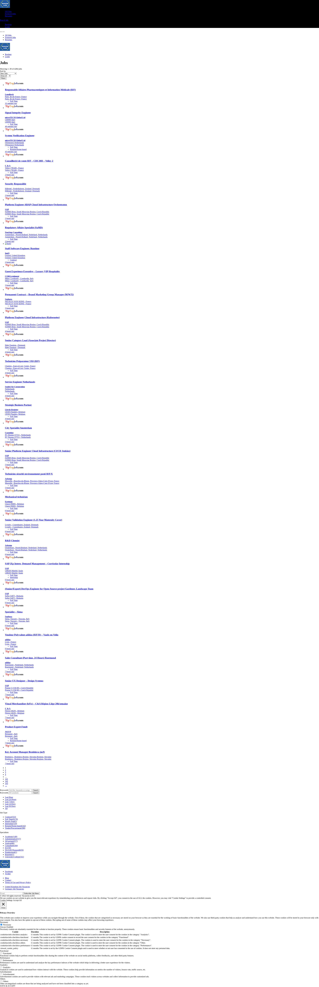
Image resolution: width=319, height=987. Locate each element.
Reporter (9, 854)
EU (8, 848)
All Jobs (8, 11)
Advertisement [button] (5, 972)
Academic (11, 837)
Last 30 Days (10, 806)
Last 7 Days (9, 802)
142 (6, 781)
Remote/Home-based (15, 826)
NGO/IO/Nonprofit (14, 850)
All (6, 808)
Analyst (9, 843)
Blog (7, 878)
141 (6, 779)
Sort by (3, 71)
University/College (14, 857)
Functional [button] (4, 951)
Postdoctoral (11, 852)
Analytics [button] (3, 965)
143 (6, 783)
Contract (10, 817)
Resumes (8, 16)
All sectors (11, 841)
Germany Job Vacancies (14, 889)
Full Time (11, 819)
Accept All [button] (17, 900)
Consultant (11, 846)
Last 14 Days (10, 804)
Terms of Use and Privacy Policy (18, 882)
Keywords (4, 790)
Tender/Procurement (15, 828)
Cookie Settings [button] (6, 900)
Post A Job (4, 20)
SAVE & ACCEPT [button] (7, 986)
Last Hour (9, 797)
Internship (11, 824)
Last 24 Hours (10, 799)
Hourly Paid (11, 821)
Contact (8, 880)
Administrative (13, 839)
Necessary (7, 925)
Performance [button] (5, 958)
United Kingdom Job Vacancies (17, 887)
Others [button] (2, 979)
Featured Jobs (10, 14)
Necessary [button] (4, 922)
